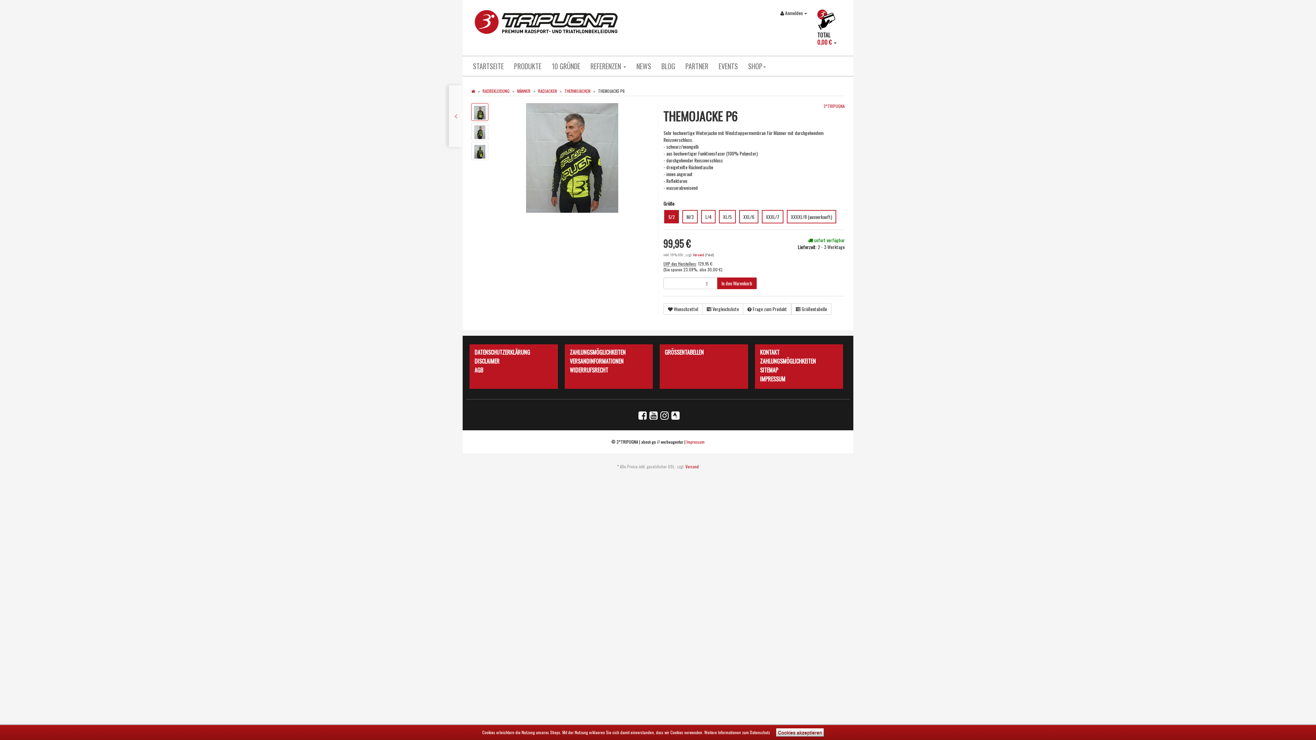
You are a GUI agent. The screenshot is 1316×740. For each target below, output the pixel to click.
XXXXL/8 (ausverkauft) (811, 216)
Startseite (488, 66)
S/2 (671, 216)
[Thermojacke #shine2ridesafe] (456, 116)
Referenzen (606, 66)
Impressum (772, 379)
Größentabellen (684, 352)
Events (728, 66)
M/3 (690, 216)
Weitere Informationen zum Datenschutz (737, 732)
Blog (668, 66)
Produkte (527, 66)
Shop (755, 66)
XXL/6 (748, 216)
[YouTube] (653, 415)
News (643, 66)
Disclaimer (487, 361)
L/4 (708, 216)
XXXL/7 (772, 216)
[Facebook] (642, 415)
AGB (479, 370)
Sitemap (769, 370)
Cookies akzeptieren (800, 732)
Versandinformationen (597, 361)
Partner (696, 66)
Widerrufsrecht (589, 370)
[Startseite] (473, 91)
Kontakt (770, 352)
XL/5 (727, 216)
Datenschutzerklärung (502, 352)
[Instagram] (664, 415)
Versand (699, 254)
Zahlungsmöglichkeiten (598, 352)
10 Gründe (566, 66)
